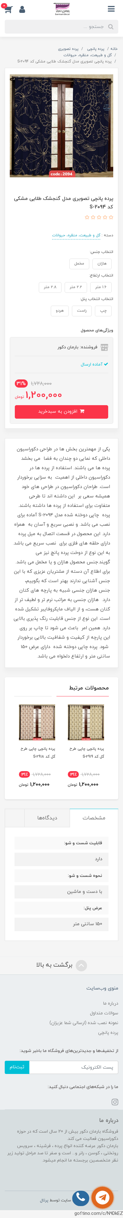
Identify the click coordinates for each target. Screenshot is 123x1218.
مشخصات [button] (94, 818)
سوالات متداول (104, 1013)
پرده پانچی (108, 1033)
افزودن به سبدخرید (58, 411)
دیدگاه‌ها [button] (47, 818)
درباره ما (110, 1003)
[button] (12, 9)
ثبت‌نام (17, 1067)
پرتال (44, 1200)
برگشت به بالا (55, 965)
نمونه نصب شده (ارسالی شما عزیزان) (84, 1023)
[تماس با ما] (102, 1198)
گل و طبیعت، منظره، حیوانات (76, 235)
